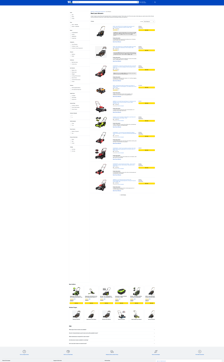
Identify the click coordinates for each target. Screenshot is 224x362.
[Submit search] (137, 2)
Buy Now (146, 30)
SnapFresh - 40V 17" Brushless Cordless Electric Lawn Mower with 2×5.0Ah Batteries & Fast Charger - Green (124, 117)
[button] (143, 2)
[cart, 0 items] (155, 2)
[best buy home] (70, 2)
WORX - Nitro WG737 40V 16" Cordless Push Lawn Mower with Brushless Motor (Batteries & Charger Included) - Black (123, 27)
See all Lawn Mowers (117, 41)
